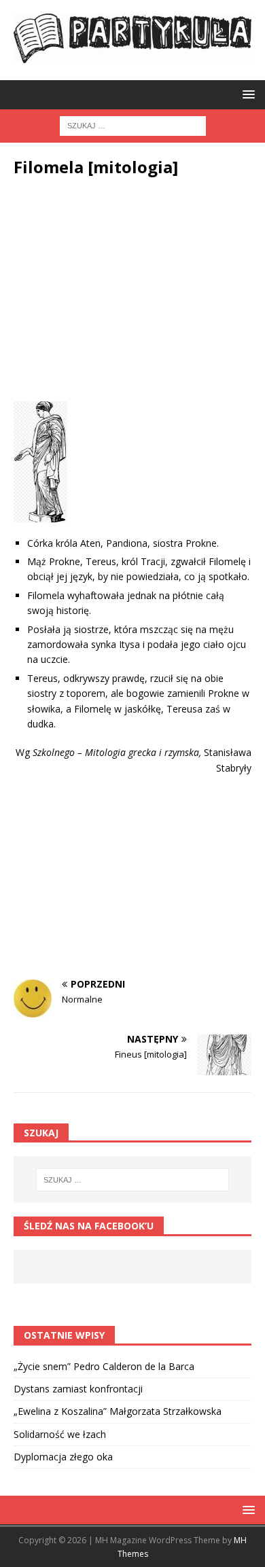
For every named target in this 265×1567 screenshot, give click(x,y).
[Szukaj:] (133, 124)
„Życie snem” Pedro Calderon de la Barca (104, 1366)
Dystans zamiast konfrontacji (78, 1388)
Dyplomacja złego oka (63, 1456)
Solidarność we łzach (60, 1434)
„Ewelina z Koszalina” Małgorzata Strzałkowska (118, 1411)
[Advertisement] (132, 293)
